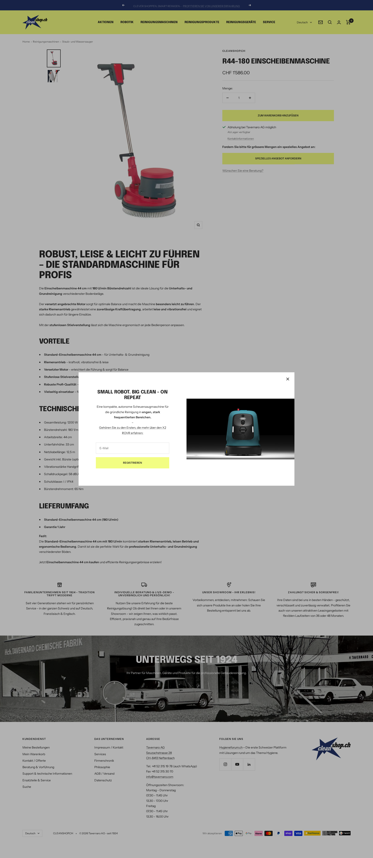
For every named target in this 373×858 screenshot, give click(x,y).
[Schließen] (287, 379)
